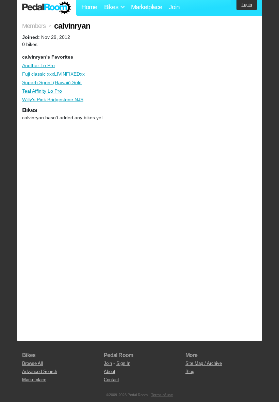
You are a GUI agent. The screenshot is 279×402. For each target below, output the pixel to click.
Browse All (32, 363)
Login (247, 4)
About (109, 371)
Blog (189, 371)
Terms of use (162, 395)
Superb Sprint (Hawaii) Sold (52, 82)
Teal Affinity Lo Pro (42, 91)
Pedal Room (46, 8)
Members (34, 25)
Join (174, 7)
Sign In (123, 363)
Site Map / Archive (203, 363)
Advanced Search (39, 371)
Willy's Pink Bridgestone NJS (52, 99)
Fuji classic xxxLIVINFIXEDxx (53, 74)
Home (89, 7)
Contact (111, 379)
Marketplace (146, 7)
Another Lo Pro (38, 65)
